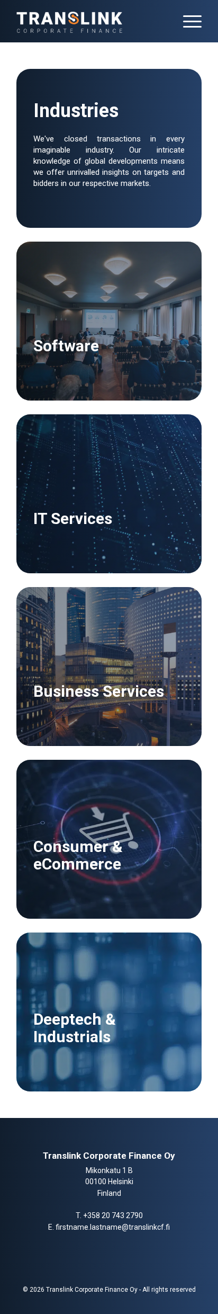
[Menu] (187, 21)
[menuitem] (187, 21)
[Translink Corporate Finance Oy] (90, 21)
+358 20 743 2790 (113, 1215)
